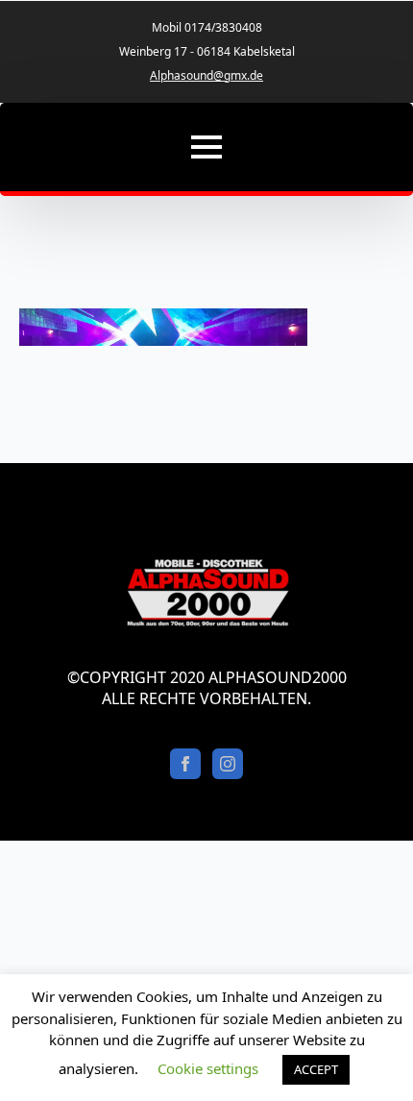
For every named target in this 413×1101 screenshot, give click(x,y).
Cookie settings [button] (208, 1068)
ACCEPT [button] (316, 1069)
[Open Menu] (206, 147)
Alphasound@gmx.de (206, 76)
